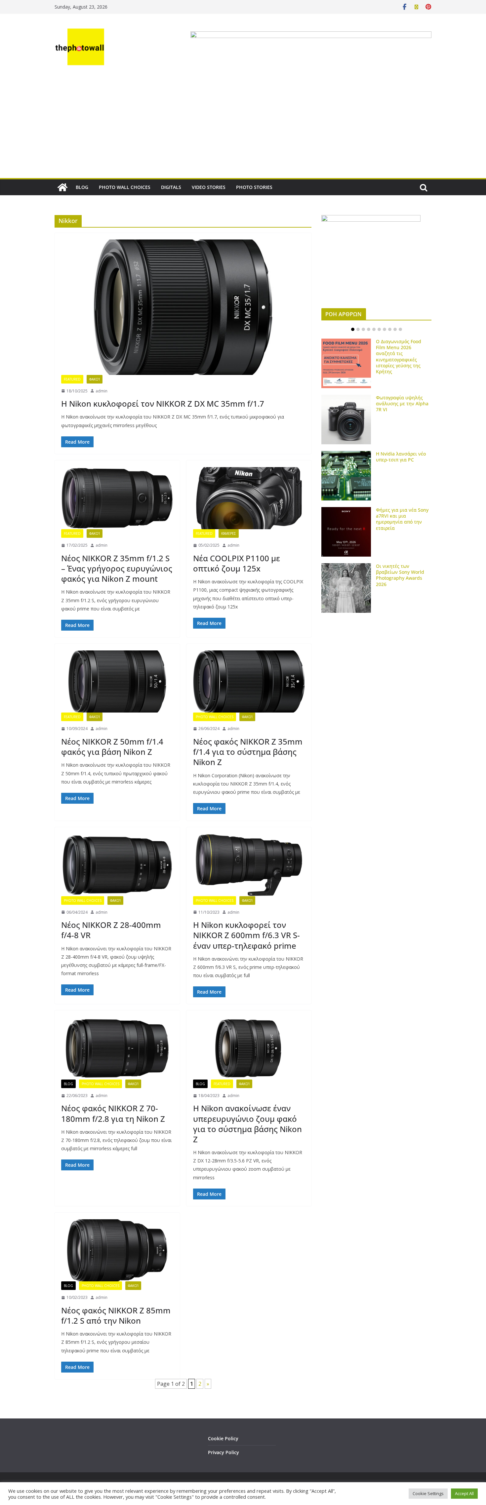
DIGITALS (171, 187)
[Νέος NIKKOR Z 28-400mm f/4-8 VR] (117, 865)
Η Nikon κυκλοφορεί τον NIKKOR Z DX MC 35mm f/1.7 (162, 403)
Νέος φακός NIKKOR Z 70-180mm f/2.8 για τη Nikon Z (113, 1113)
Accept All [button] (464, 1493)
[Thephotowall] (62, 187)
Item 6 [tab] (379, 329)
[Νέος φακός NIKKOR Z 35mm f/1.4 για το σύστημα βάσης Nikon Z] (249, 681)
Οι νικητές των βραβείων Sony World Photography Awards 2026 (400, 575)
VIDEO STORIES (208, 187)
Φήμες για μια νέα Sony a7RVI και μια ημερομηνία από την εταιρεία (402, 519)
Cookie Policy (223, 1438)
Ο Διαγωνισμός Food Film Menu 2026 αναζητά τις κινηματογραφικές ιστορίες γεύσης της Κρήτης (398, 356)
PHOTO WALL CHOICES (124, 187)
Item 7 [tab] (384, 329)
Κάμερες (228, 533)
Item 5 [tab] (374, 329)
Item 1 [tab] (352, 329)
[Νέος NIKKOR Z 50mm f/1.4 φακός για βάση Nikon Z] (117, 681)
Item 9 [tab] (395, 329)
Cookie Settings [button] (428, 1493)
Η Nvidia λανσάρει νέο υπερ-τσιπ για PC (401, 457)
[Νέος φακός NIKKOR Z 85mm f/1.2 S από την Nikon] (117, 1250)
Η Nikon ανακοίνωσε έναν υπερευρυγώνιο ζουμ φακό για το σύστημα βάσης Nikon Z (247, 1124)
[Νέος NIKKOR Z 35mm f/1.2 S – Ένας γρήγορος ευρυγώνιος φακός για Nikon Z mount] (117, 498)
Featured (72, 379)
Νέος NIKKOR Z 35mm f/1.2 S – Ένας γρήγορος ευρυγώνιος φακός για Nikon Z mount (116, 568)
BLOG (82, 187)
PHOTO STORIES (254, 187)
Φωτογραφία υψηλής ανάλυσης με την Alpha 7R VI (402, 403)
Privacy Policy (223, 1452)
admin (101, 391)
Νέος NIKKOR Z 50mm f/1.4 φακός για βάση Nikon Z (112, 746)
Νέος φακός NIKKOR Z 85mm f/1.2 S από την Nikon (116, 1315)
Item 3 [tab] (363, 329)
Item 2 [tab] (358, 329)
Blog (68, 1084)
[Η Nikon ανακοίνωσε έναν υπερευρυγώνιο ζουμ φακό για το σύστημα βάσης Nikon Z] (249, 1048)
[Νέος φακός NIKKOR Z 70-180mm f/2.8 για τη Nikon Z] (117, 1048)
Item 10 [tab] (400, 329)
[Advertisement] (243, 128)
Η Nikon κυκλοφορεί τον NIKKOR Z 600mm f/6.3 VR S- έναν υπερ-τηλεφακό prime (246, 935)
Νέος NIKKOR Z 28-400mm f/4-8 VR (111, 929)
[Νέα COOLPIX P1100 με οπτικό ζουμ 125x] (249, 498)
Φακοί (94, 379)
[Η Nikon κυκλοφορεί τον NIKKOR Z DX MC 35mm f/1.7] (183, 307)
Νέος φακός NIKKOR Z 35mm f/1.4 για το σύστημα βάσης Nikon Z (248, 751)
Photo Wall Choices (214, 717)
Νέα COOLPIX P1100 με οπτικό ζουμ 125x (236, 563)
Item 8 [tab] (389, 329)
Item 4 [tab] (368, 329)
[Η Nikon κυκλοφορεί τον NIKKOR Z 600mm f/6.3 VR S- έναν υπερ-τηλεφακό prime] (249, 865)
